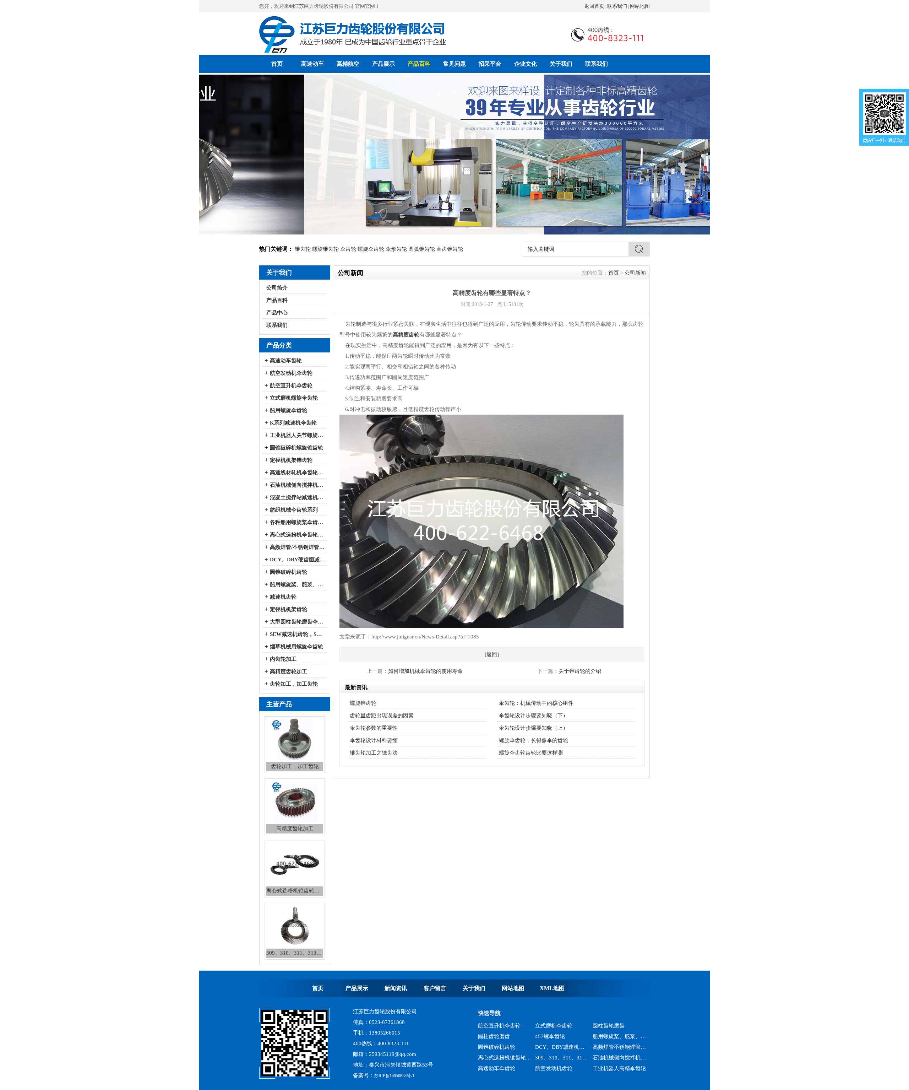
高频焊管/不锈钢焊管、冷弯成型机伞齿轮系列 (297, 547)
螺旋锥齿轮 (325, 249)
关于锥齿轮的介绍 (580, 671)
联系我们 (617, 6)
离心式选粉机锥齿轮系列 (505, 1047)
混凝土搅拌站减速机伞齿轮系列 (297, 497)
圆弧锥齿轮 (421, 249)
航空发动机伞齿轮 (291, 373)
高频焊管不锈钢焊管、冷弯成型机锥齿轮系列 (619, 1036)
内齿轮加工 (283, 659)
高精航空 (348, 64)
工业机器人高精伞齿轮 (619, 1058)
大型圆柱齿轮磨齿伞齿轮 (297, 622)
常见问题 (454, 64)
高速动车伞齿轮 (496, 1058)
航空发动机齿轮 (553, 1058)
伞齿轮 (348, 249)
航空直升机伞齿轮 (291, 385)
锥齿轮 (303, 249)
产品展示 (383, 64)
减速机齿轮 (283, 597)
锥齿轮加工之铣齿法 (374, 753)
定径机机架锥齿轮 (291, 460)
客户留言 (435, 988)
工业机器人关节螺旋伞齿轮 (297, 435)
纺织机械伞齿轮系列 (294, 510)
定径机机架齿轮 (288, 609)
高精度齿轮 (406, 335)
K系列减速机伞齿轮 (293, 423)
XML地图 (552, 988)
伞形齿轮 (396, 249)
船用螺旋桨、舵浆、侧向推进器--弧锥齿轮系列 (297, 584)
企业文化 (525, 64)
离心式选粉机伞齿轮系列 (297, 535)
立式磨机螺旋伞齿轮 (294, 398)
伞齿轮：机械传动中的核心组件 (536, 703)
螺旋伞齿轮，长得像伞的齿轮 (533, 740)
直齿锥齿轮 (449, 249)
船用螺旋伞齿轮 (288, 410)
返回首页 (594, 6)
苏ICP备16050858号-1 (394, 1075)
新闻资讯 (396, 988)
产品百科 (419, 64)
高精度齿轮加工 (288, 671)
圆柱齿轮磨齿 (494, 1026)
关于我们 (561, 64)
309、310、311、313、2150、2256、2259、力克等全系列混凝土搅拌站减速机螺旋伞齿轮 (562, 1047)
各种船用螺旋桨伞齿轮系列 (297, 522)
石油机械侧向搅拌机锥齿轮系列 (619, 1047)
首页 (277, 64)
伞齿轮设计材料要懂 (374, 740)
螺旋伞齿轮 (371, 249)
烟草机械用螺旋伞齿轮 (296, 646)
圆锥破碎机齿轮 (288, 572)
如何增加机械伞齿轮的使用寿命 (425, 671)
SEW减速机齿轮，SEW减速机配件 (297, 634)
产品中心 (277, 312)
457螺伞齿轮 (550, 1026)
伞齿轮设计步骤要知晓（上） (533, 728)
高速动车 (312, 64)
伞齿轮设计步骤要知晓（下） (533, 715)
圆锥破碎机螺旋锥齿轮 (296, 447)
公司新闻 (635, 273)
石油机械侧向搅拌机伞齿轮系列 (297, 485)
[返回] (492, 654)
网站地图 (640, 6)
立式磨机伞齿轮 (611, 1068)
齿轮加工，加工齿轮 (294, 684)
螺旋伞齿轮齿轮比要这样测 (531, 753)
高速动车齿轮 (286, 360)
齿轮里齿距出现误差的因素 (382, 715)
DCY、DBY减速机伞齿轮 (562, 1036)
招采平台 (490, 64)
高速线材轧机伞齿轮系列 (297, 472)
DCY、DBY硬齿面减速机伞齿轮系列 (297, 559)
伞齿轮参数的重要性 (374, 728)
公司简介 (277, 288)
